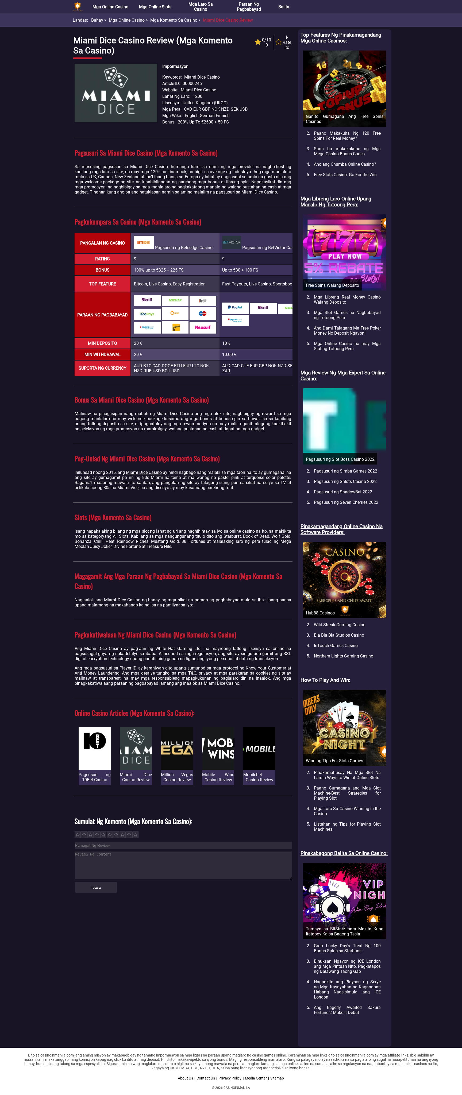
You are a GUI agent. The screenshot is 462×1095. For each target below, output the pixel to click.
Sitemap (277, 1078)
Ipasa (96, 887)
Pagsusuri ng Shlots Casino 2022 (345, 481)
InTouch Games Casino (336, 645)
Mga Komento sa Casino (173, 20)
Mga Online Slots (155, 6)
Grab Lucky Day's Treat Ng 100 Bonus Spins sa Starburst (347, 948)
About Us (185, 1078)
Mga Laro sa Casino (200, 7)
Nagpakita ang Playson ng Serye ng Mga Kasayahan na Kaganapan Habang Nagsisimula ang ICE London (347, 989)
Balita (283, 6)
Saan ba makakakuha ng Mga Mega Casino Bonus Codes (347, 151)
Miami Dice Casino (198, 89)
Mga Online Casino (110, 6)
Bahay (97, 20)
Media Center (256, 1078)
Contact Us (206, 1078)
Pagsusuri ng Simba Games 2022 (345, 471)
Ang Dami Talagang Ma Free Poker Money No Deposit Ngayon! (347, 331)
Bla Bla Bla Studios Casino (339, 635)
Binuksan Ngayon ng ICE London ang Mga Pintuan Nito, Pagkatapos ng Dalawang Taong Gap (347, 966)
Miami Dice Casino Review (228, 20)
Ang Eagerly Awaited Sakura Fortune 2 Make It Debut (347, 1010)
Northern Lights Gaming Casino (343, 656)
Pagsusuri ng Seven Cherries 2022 (346, 502)
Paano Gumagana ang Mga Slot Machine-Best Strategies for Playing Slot (347, 793)
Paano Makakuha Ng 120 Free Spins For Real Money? (347, 136)
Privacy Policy (229, 1078)
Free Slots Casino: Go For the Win (345, 174)
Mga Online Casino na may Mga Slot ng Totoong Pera (347, 346)
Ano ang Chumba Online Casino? (345, 164)
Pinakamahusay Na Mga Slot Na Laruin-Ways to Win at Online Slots (347, 775)
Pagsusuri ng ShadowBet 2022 (343, 491)
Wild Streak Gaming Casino (339, 624)
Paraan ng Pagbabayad (249, 7)
